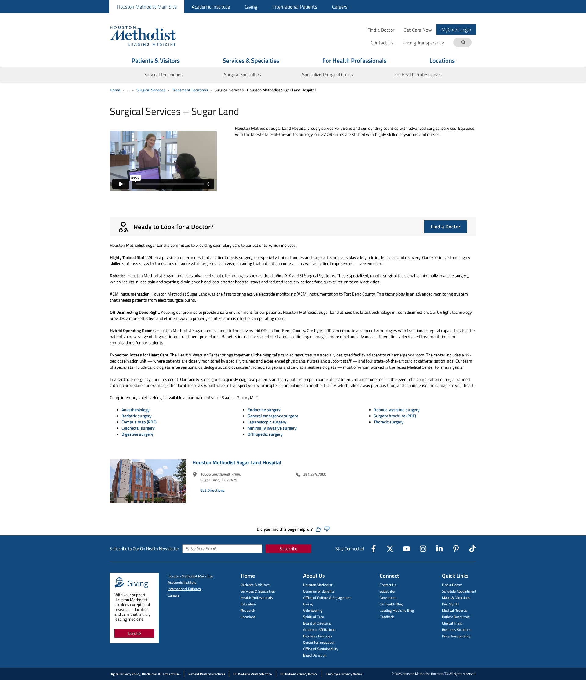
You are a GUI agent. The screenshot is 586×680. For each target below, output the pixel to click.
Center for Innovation (319, 642)
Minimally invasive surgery (272, 428)
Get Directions (212, 490)
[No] (327, 529)
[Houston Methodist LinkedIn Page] (439, 548)
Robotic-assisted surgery (397, 409)
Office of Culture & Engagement (327, 597)
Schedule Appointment (459, 591)
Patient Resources (456, 617)
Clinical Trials (452, 623)
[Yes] (318, 529)
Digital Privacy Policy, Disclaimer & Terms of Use (145, 673)
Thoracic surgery (388, 422)
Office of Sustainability (320, 649)
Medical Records (454, 610)
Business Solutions (456, 629)
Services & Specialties (251, 60)
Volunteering (312, 610)
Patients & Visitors (156, 60)
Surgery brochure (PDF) (395, 416)
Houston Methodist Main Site (147, 6)
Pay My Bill (450, 604)
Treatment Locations (190, 90)
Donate (134, 633)
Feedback (387, 617)
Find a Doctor (380, 29)
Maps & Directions (456, 597)
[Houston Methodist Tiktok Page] (472, 548)
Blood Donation (314, 655)
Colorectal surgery (138, 428)
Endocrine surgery (264, 409)
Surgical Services (150, 90)
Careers (339, 6)
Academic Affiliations (319, 629)
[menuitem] (146, 6)
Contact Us (388, 585)
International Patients (294, 6)
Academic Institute (211, 6)
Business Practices (317, 636)
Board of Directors (317, 623)
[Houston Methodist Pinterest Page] (456, 548)
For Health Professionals (354, 60)
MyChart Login (456, 29)
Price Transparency (456, 636)
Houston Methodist (317, 585)
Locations (442, 60)
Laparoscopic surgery (267, 422)
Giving (251, 6)
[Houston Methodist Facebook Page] (373, 548)
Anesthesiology (135, 409)
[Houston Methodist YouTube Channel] (406, 548)
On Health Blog (391, 604)
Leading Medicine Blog (397, 610)
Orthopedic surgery (265, 434)
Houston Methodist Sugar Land (236, 462)
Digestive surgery (137, 434)
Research (248, 610)
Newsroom (388, 597)
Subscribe (288, 548)
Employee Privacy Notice (344, 673)
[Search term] (463, 42)
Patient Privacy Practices (206, 673)
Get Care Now (417, 29)
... (128, 90)
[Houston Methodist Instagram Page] (423, 548)
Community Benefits (319, 591)
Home (115, 90)
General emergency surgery (273, 416)
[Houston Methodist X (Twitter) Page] (390, 548)
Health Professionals (257, 597)
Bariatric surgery (136, 416)
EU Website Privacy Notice (252, 673)
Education (248, 604)
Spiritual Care (313, 617)
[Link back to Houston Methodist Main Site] (151, 35)
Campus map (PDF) (139, 422)
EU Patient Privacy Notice (299, 673)
